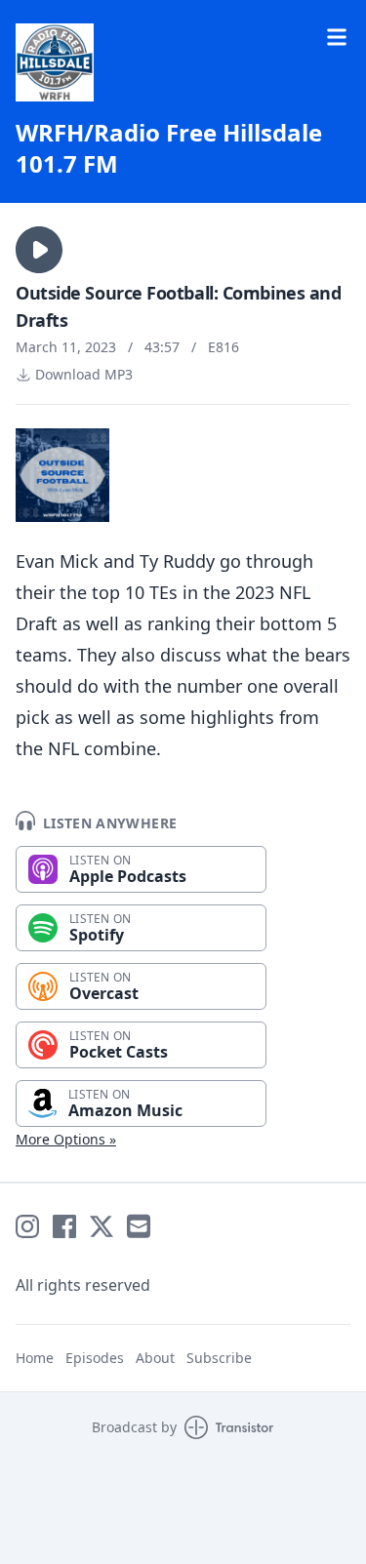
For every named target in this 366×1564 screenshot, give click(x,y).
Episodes (94, 1357)
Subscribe (219, 1357)
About (155, 1357)
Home (35, 1357)
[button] (39, 249)
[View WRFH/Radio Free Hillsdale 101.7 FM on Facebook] (64, 1226)
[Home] (55, 62)
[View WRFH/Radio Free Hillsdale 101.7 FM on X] (101, 1226)
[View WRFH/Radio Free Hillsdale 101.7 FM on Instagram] (27, 1226)
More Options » (66, 1139)
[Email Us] (138, 1226)
